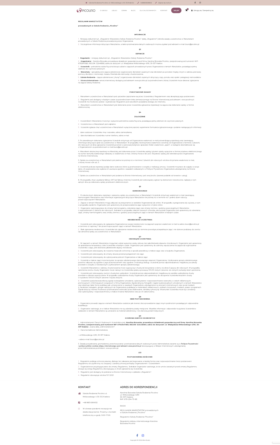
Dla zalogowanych (148, 10)
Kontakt (163, 10)
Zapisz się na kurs (164, 3)
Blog (133, 10)
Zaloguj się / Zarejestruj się (203, 10)
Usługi (114, 10)
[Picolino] (87, 10)
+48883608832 (146, 3)
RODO (123, 406)
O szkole (103, 10)
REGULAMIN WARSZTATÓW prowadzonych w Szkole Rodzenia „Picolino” (139, 411)
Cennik (124, 10)
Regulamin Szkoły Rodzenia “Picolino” (136, 417)
